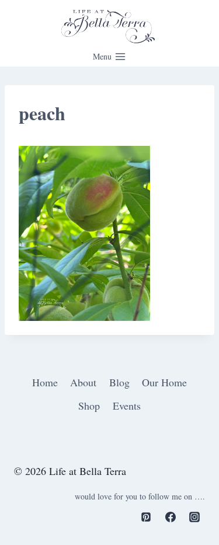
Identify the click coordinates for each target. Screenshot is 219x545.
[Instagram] (194, 516)
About (83, 382)
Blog (119, 382)
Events (127, 406)
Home (45, 382)
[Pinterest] (146, 516)
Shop (89, 406)
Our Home (164, 382)
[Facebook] (170, 516)
